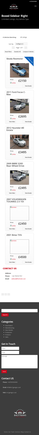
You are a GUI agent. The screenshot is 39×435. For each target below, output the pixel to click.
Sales (6, 337)
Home (6, 432)
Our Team (11, 432)
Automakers (9, 325)
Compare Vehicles (28, 51)
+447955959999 (33, 1)
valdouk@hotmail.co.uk (18, 279)
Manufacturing (9, 328)
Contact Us (27, 432)
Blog (22, 432)
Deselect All (17, 51)
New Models (9, 330)
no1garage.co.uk (11, 392)
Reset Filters (8, 51)
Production (8, 332)
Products (8, 335)
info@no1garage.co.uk (14, 387)
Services (17, 432)
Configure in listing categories (19, 44)
